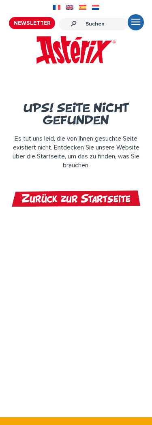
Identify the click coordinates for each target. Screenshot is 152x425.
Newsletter (32, 23)
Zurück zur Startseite (76, 198)
